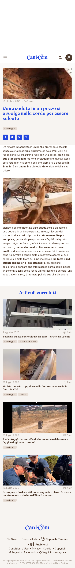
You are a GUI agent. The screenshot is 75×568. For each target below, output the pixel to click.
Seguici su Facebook (23, 552)
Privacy (36, 548)
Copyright (60, 548)
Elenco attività (30, 539)
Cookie (47, 548)
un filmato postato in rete (34, 231)
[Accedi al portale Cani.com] (68, 57)
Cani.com (37, 57)
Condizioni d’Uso (19, 548)
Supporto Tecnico (56, 539)
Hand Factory (61, 563)
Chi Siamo (12, 539)
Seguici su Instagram (54, 552)
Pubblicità (41, 544)
